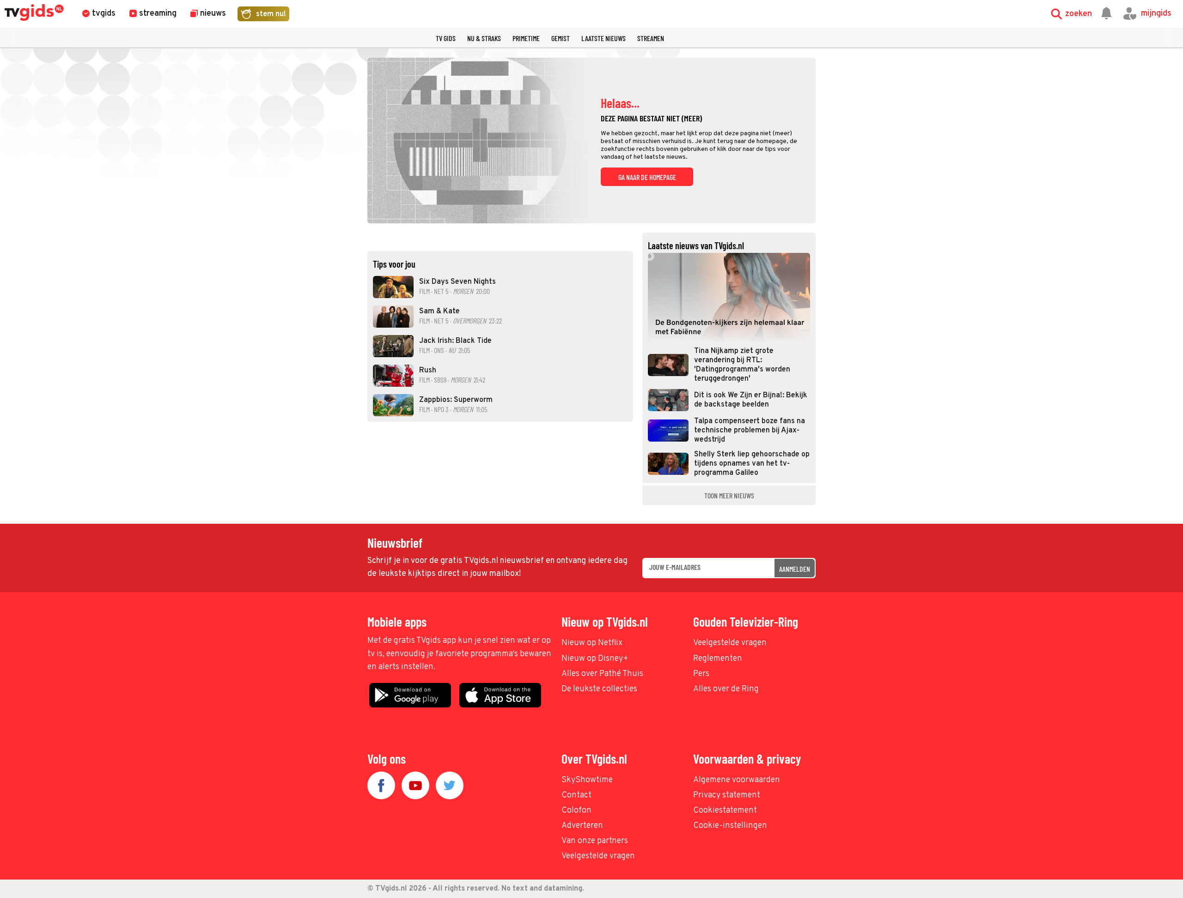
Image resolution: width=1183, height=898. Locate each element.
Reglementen (717, 658)
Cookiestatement (725, 810)
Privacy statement (726, 795)
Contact (576, 795)
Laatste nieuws (603, 38)
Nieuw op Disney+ (594, 658)
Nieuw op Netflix (591, 643)
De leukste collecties (599, 689)
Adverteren (582, 825)
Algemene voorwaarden (736, 780)
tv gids (446, 38)
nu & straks (484, 38)
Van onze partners (594, 841)
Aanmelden (794, 568)
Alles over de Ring (726, 689)
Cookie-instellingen (730, 825)
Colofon (576, 810)
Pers (701, 674)
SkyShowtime (587, 780)
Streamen (650, 38)
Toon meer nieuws (729, 495)
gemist (560, 38)
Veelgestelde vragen (730, 643)
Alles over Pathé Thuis (602, 674)
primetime (526, 38)
